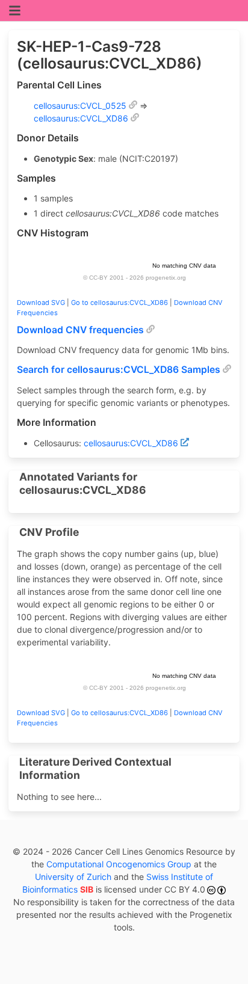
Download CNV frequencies (80, 330)
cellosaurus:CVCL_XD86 (81, 118)
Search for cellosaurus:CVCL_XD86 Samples (118, 369)
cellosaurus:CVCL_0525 (80, 105)
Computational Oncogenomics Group (118, 864)
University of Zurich (73, 877)
